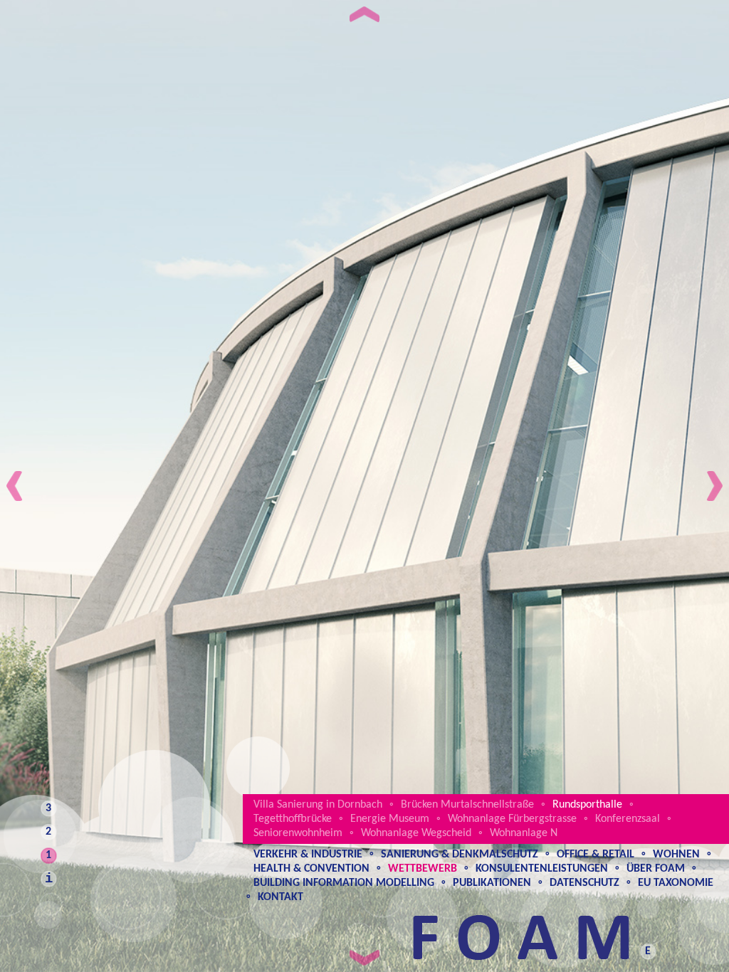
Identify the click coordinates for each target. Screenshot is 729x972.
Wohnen (676, 854)
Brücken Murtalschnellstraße (467, 804)
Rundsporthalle (587, 804)
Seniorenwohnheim (297, 833)
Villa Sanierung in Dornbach (317, 804)
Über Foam (655, 869)
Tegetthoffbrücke (292, 819)
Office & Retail (595, 854)
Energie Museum (389, 819)
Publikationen (492, 883)
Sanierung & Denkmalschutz (459, 854)
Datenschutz (584, 883)
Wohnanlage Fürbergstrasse (512, 819)
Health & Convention (311, 869)
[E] (644, 937)
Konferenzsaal (627, 819)
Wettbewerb (422, 869)
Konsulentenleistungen (542, 869)
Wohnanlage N (523, 833)
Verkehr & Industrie (307, 854)
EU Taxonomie (675, 883)
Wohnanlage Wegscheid (416, 833)
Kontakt (280, 897)
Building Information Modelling (343, 883)
